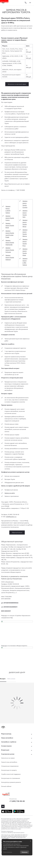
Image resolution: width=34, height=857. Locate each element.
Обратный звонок (17, 532)
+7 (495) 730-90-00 (17, 801)
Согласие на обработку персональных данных (12, 832)
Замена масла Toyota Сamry (10, 218)
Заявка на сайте (10, 493)
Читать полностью (7, 852)
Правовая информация (7, 831)
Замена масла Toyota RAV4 (10, 225)
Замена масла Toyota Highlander (10, 242)
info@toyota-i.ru (11, 516)
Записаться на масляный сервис (17, 84)
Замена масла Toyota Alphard (10, 257)
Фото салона (11, 678)
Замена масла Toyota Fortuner (10, 250)
